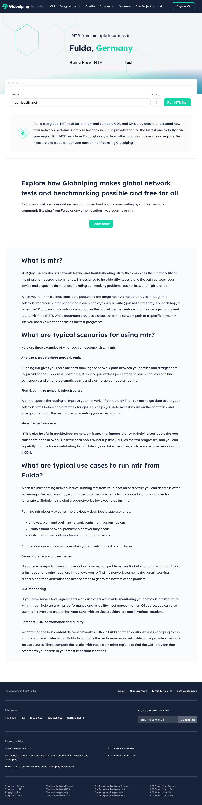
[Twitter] (161, 6)
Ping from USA (13, 789)
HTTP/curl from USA (161, 789)
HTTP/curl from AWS (161, 795)
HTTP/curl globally (160, 792)
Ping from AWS (13, 795)
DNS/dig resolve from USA (110, 789)
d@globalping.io (187, 690)
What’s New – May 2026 (121, 755)
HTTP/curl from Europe (163, 786)
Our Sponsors (138, 690)
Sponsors (125, 6)
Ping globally (12, 792)
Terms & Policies (162, 690)
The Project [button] (143, 6)
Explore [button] (104, 6)
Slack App (36, 717)
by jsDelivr (37, 6)
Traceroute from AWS (58, 795)
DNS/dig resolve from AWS (110, 795)
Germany (114, 48)
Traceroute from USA (58, 789)
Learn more (101, 224)
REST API (11, 717)
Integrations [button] (68, 6)
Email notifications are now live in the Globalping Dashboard (39, 766)
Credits (90, 6)
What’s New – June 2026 (121, 748)
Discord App (55, 717)
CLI (52, 6)
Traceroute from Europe (59, 786)
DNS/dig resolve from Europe (111, 786)
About (121, 690)
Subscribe (188, 720)
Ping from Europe (15, 786)
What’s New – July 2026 (18, 748)
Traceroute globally (57, 792)
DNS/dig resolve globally (109, 792)
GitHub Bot (74, 717)
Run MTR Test (177, 102)
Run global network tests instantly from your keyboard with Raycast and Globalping (46, 757)
